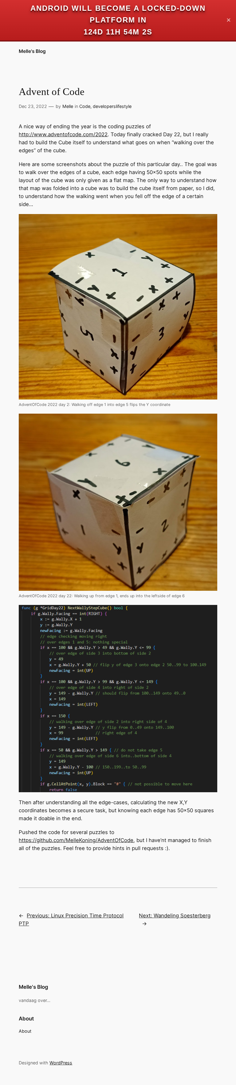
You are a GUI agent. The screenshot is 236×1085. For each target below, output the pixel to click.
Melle (67, 106)
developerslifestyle (112, 106)
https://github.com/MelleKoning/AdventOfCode (76, 840)
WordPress (60, 1062)
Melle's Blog (32, 51)
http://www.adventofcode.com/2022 (63, 134)
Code (84, 106)
